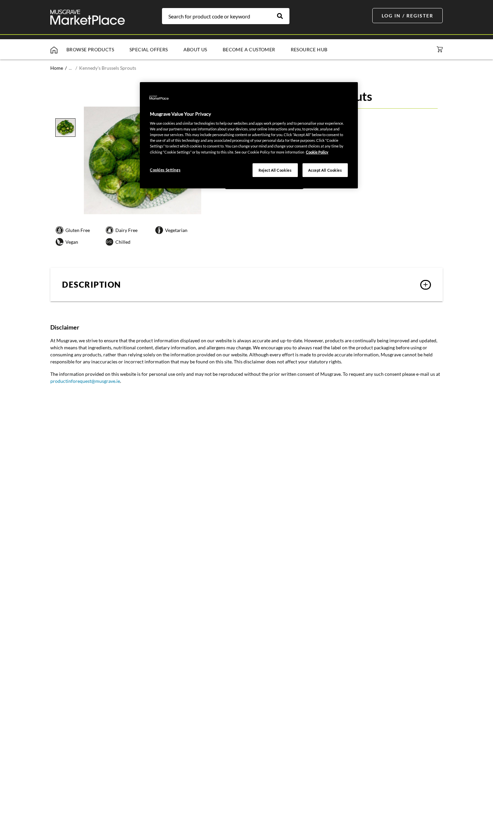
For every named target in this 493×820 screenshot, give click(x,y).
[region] (249, 135)
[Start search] (283, 16)
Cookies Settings (165, 170)
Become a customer (249, 49)
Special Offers (148, 49)
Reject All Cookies (275, 170)
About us (195, 49)
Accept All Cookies (325, 170)
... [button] (70, 68)
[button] (246, 284)
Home (56, 68)
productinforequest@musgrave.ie (85, 381)
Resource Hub (309, 49)
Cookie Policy (317, 152)
